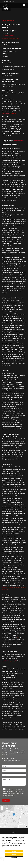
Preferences (14, 857)
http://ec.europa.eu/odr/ (9, 661)
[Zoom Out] (2, 809)
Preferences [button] (5, 846)
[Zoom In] (2, 807)
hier (18, 637)
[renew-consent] (2, 859)
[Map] (14, 816)
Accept (14, 851)
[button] (19, 5)
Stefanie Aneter (18, 141)
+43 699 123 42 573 (8, 1)
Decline (14, 854)
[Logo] (7, 7)
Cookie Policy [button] (15, 843)
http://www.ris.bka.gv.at (9, 113)
